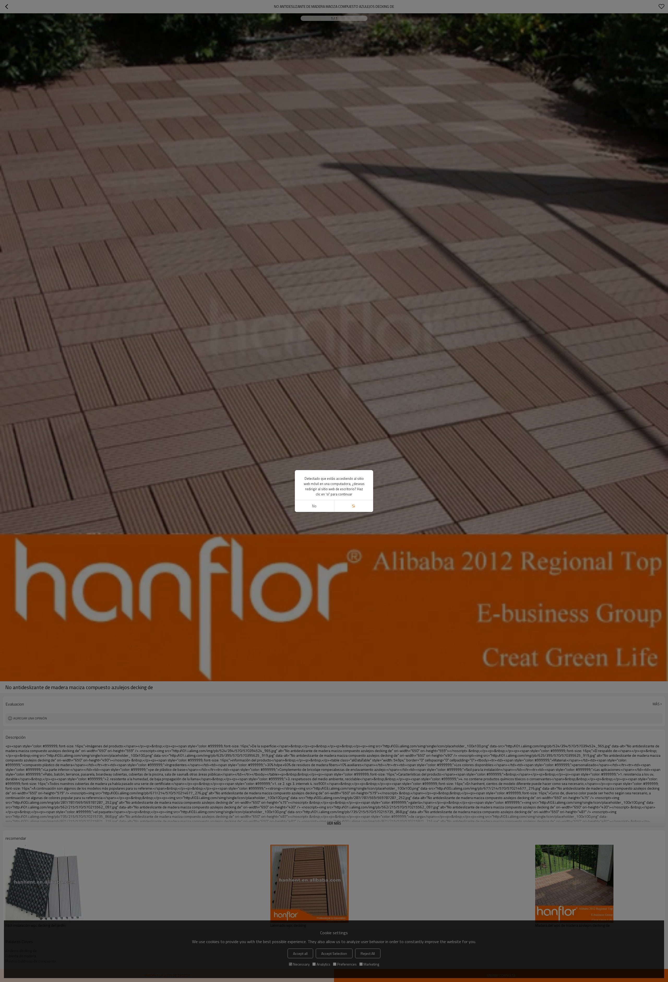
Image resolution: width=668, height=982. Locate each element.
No (314, 506)
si (353, 506)
